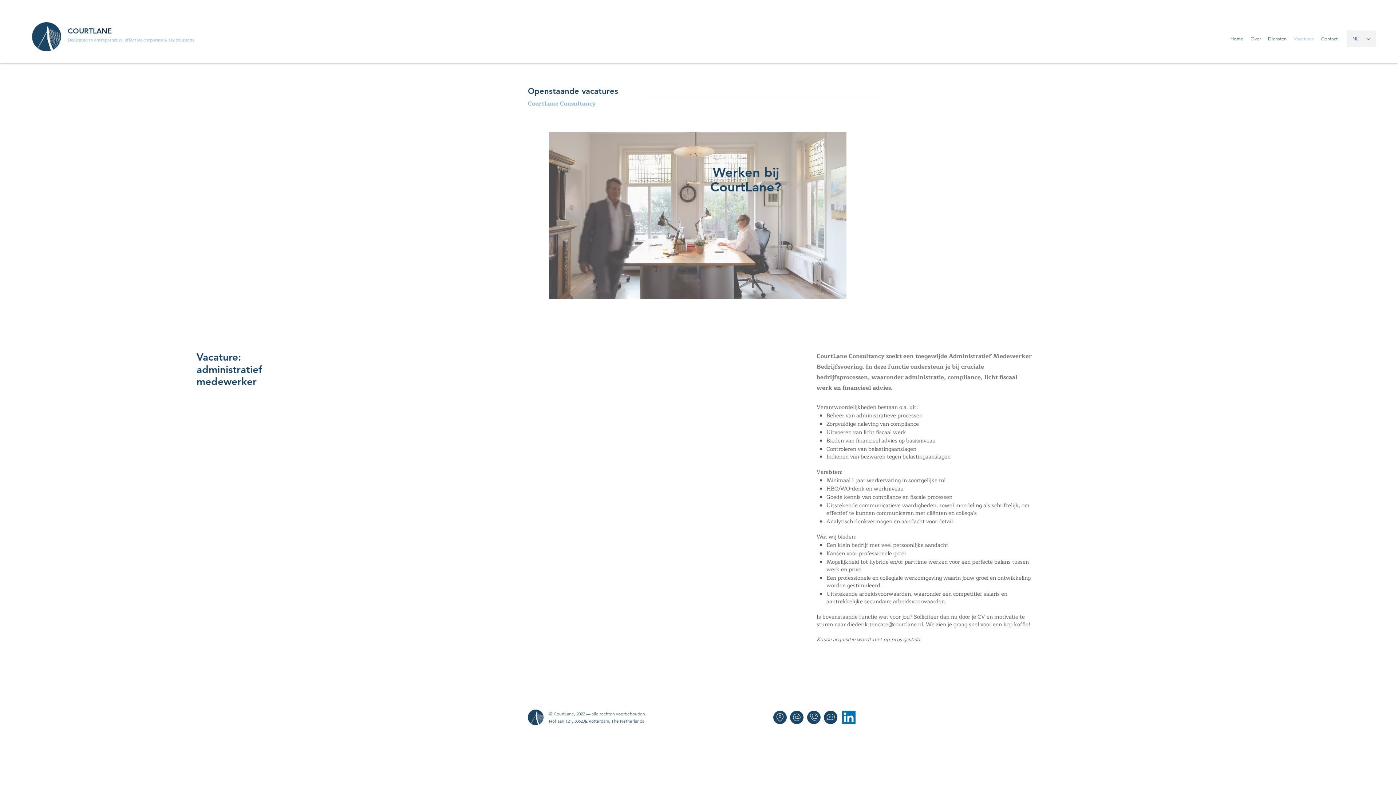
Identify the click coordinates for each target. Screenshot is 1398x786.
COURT (80, 31)
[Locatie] (780, 717)
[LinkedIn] (849, 717)
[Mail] (796, 717)
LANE (102, 31)
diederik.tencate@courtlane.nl (885, 624)
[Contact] (830, 717)
